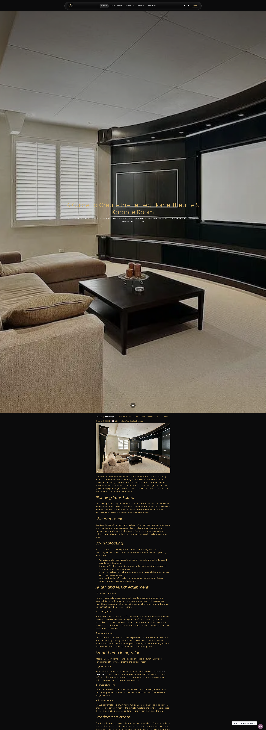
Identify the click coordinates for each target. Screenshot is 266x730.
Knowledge (109, 417)
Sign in (195, 6)
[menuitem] (104, 6)
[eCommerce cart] (184, 6)
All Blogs (99, 417)
